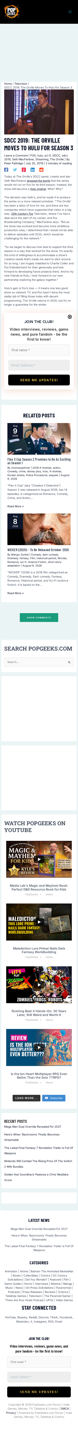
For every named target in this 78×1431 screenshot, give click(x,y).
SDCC (56, 155)
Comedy (12, 471)
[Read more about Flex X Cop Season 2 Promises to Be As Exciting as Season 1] (39, 439)
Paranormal (63, 1287)
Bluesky (22, 1317)
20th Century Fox (22, 213)
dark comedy (50, 554)
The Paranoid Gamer (57, 1296)
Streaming (41, 159)
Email (58, 1321)
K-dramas (55, 471)
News (19, 1287)
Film (32, 558)
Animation (11, 1271)
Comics (45, 1275)
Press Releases (32, 1292)
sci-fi (47, 155)
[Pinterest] (24, 170)
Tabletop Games (15, 1296)
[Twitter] (15, 170)
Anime (24, 1271)
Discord (43, 1317)
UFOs (49, 1300)
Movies (62, 558)
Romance (13, 562)
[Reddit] (41, 170)
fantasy (24, 558)
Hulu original (38, 189)
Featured (55, 1279)
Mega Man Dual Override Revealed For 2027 (32, 1126)
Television (35, 1296)
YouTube (10, 1317)
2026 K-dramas (41, 467)
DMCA (65, 1408)
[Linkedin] (33, 170)
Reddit (33, 1317)
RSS (51, 1321)
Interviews (41, 1283)
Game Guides (13, 1283)
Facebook (66, 1317)
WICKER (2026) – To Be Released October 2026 (38, 550)
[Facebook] (6, 170)
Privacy (11, 1412)
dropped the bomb (38, 180)
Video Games (64, 1300)
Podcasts (14, 1292)
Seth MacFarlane (23, 159)
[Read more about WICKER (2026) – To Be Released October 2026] (39, 529)
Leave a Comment (16, 155)
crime (22, 471)
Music (9, 1287)
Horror (28, 1283)
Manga (67, 1283)
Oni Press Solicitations (39, 1287)
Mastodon (22, 1321)
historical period (46, 558)
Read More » (15, 506)
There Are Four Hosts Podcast (24, 1300)
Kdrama (56, 1283)
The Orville (57, 159)
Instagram (40, 1321)
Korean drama (15, 475)
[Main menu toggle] (70, 12)
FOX (33, 155)
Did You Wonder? (36, 1279)
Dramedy (12, 558)
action (56, 467)
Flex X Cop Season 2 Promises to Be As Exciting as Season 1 (39, 461)
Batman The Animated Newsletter (52, 1271)
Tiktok (54, 1317)
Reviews (50, 1292)
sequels (53, 475)
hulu (40, 155)
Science (63, 1292)
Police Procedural (36, 475)
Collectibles (30, 1275)
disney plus (34, 471)
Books (17, 1275)
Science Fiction (37, 562)
